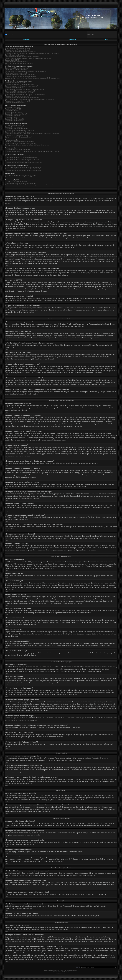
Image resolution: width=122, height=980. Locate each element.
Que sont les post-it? (11, 117)
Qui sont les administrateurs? (14, 125)
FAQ (106, 39)
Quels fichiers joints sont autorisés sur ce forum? (20, 175)
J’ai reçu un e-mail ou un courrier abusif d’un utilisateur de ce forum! (27, 145)
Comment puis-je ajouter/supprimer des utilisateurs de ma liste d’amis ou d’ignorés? (32, 151)
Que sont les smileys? (12, 111)
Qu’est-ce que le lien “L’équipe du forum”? (18, 137)
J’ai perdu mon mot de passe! (14, 55)
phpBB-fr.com (65, 971)
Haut (6, 205)
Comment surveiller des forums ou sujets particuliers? (22, 169)
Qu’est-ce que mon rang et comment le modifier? (21, 76)
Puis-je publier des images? (14, 112)
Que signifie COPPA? (12, 60)
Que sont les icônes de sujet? (14, 121)
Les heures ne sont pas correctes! (16, 70)
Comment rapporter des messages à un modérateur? (22, 98)
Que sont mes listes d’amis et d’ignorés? (18, 149)
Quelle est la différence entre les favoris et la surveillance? (24, 167)
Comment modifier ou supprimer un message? (20, 84)
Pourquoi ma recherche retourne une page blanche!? (22, 159)
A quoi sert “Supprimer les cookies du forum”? (20, 63)
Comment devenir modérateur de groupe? (18, 132)
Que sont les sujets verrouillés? (15, 119)
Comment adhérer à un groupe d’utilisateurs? (20, 130)
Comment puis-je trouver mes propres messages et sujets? (24, 162)
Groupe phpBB (73, 927)
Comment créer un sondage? (14, 88)
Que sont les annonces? (13, 116)
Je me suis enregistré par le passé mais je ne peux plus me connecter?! (28, 58)
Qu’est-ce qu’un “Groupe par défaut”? (17, 135)
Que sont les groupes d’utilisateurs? (16, 129)
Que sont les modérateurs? (14, 127)
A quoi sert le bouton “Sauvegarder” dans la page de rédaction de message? (30, 99)
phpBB (53, 970)
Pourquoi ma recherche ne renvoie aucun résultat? (21, 157)
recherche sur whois (23, 951)
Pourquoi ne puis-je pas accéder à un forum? (19, 93)
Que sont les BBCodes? (13, 107)
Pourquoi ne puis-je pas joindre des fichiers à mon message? (25, 94)
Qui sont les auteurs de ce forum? (16, 181)
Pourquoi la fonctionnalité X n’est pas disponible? (21, 183)
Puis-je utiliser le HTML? (13, 109)
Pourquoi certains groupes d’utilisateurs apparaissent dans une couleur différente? (32, 134)
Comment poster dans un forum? (15, 83)
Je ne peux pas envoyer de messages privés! (19, 142)
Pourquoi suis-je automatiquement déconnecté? (20, 52)
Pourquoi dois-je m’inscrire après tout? (17, 50)
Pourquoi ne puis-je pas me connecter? (18, 48)
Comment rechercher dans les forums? (17, 156)
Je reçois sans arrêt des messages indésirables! (20, 143)
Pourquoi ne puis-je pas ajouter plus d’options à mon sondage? (25, 89)
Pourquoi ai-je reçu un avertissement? (17, 96)
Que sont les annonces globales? (16, 114)
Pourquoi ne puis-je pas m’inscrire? (16, 62)
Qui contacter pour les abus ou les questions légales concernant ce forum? (29, 185)
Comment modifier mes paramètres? (17, 68)
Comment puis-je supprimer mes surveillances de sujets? (23, 170)
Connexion (26, 39)
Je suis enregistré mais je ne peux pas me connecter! (22, 57)
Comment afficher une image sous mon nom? (20, 75)
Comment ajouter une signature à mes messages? (21, 86)
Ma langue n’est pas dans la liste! (16, 73)
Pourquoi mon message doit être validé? (18, 101)
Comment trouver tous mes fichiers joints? (18, 177)
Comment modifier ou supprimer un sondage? (20, 91)
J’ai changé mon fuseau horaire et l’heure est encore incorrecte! (25, 71)
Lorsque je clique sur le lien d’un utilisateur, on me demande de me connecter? (33, 78)
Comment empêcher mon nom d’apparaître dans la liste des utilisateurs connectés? (32, 53)
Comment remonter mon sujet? (15, 103)
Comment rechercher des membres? (17, 161)
